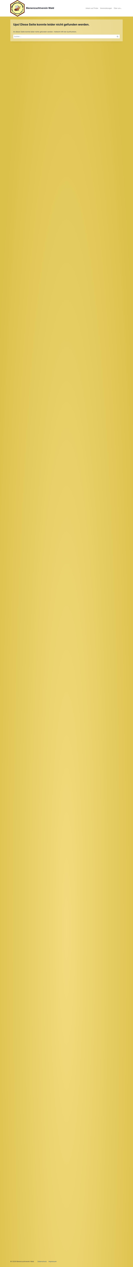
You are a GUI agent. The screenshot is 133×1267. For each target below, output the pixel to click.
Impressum (53, 1261)
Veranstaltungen (106, 8)
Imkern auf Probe (92, 8)
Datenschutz (42, 1261)
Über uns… (118, 8)
